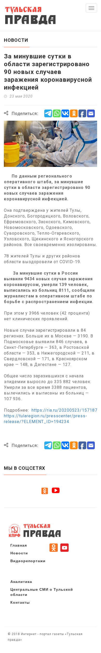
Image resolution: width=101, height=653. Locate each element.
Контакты (20, 602)
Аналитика (21, 581)
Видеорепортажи (28, 560)
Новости (19, 552)
